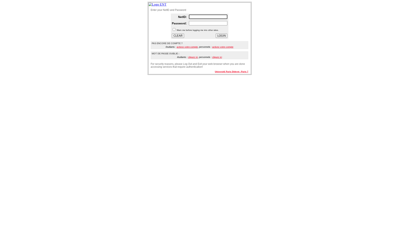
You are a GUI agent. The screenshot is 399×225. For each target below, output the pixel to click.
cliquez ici (193, 57)
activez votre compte (187, 47)
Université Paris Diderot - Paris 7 (231, 71)
